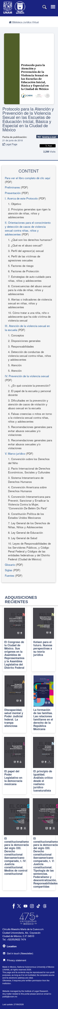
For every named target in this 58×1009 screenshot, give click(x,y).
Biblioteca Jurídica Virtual (25, 22)
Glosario (10, 565)
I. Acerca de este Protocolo (21, 198)
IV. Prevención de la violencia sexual (27, 376)
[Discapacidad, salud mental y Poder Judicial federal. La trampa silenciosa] (14, 703)
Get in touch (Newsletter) (20, 953)
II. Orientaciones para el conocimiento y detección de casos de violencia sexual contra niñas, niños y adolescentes (28, 228)
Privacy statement (16, 960)
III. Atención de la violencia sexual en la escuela (27, 328)
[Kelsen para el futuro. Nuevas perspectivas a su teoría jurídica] (43, 639)
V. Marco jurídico (15, 453)
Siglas (8, 570)
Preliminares (12, 187)
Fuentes (9, 575)
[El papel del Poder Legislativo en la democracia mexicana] (14, 764)
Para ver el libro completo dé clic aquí (27, 178)
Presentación (13, 193)
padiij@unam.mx (9, 996)
